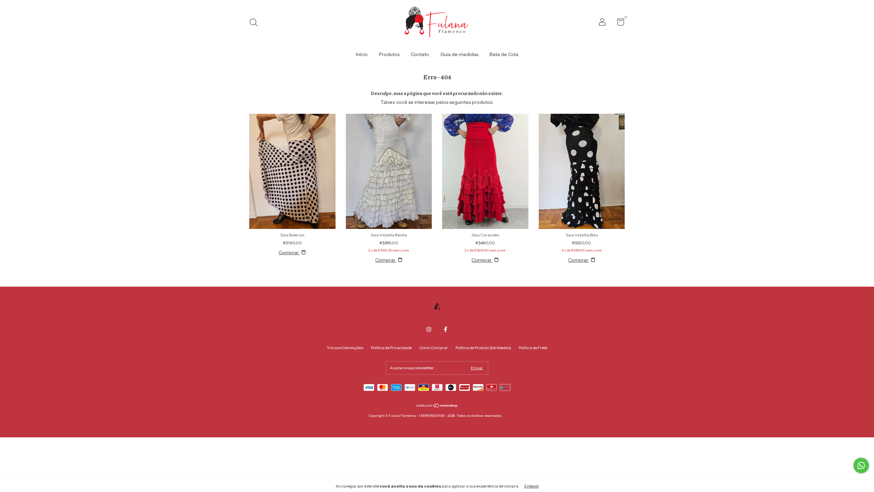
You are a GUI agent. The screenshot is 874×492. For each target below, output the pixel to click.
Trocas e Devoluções (345, 347)
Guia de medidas (459, 54)
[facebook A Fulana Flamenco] (445, 329)
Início (362, 54)
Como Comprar (433, 347)
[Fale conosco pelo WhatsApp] (861, 465)
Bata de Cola (504, 54)
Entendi (531, 486)
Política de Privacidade (391, 347)
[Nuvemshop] (437, 406)
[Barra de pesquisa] (256, 23)
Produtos (389, 54)
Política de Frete (533, 347)
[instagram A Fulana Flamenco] (429, 329)
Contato (420, 54)
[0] (618, 23)
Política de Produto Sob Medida (483, 347)
